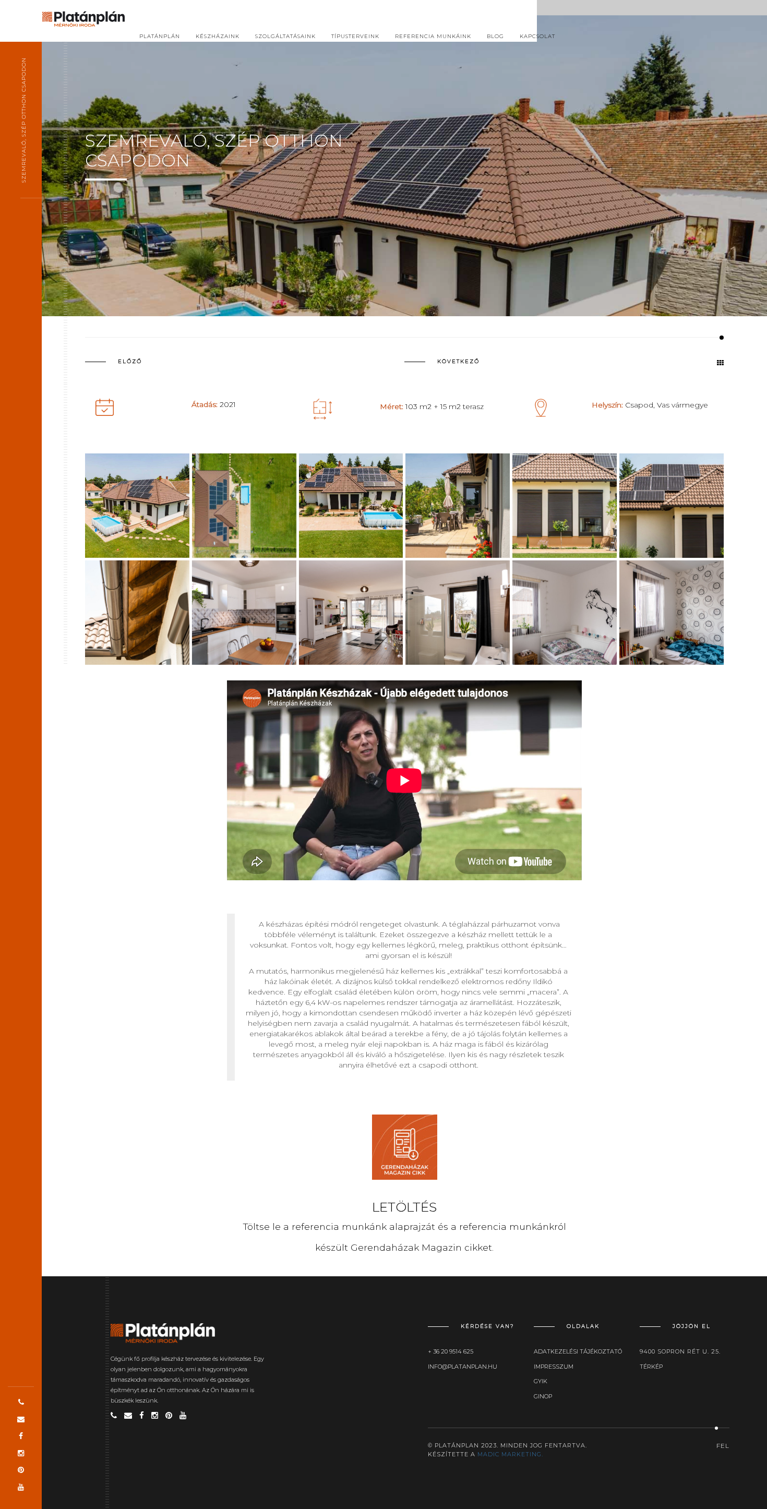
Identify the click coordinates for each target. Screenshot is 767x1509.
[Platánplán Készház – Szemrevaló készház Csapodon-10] (351, 505)
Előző (130, 361)
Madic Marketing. (510, 1454)
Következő (458, 361)
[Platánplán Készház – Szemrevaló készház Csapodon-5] (351, 612)
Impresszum (553, 1366)
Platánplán (159, 36)
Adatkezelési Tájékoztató (578, 1351)
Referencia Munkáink (433, 36)
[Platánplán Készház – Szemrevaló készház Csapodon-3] (564, 612)
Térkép (651, 1366)
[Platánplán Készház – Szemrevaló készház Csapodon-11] (244, 505)
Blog (495, 36)
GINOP (543, 1396)
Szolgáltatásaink (285, 36)
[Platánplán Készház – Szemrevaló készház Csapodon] (244, 612)
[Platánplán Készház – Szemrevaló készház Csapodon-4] (457, 612)
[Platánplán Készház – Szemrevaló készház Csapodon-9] (137, 612)
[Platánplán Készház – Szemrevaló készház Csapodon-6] (457, 505)
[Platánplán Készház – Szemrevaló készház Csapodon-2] (671, 612)
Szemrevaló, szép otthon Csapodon (23, 120)
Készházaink (217, 36)
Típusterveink (355, 36)
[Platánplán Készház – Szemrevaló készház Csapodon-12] (137, 505)
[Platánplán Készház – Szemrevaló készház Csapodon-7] (671, 505)
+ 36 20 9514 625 (450, 1351)
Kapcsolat (537, 36)
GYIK (540, 1381)
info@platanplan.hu (462, 1366)
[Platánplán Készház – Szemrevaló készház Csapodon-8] (564, 505)
